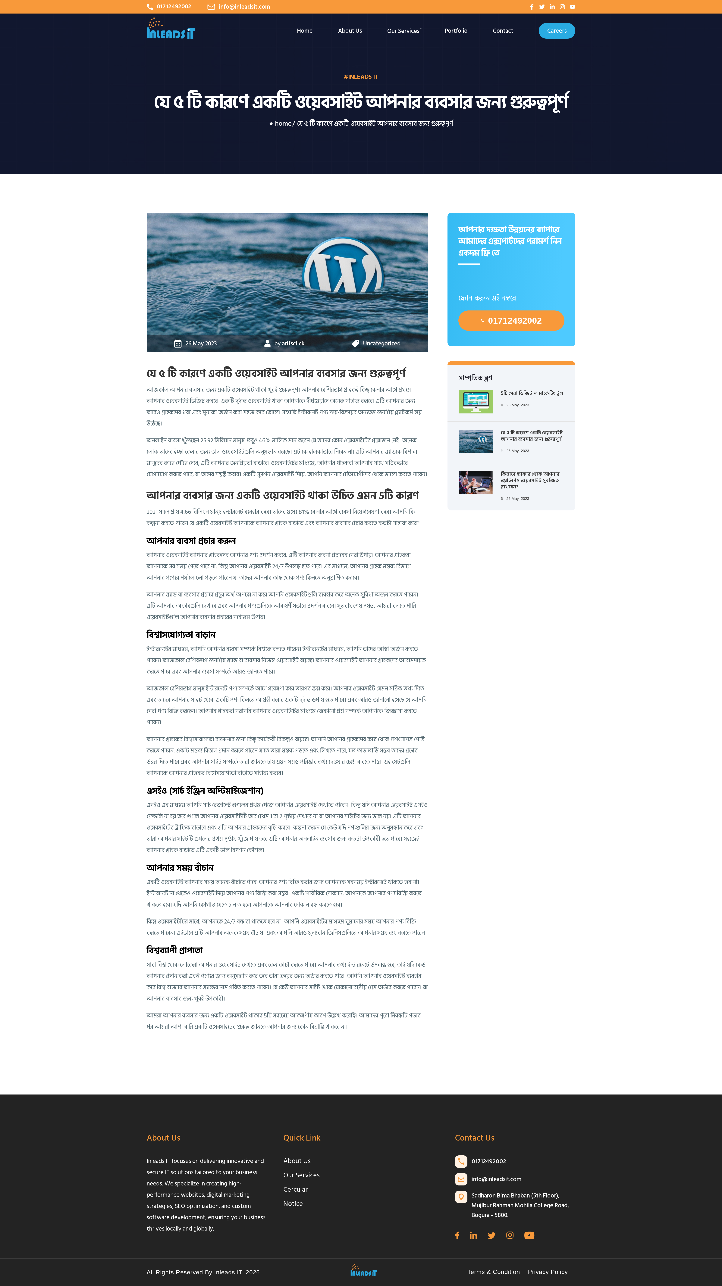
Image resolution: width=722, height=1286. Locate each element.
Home (305, 31)
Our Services (403, 31)
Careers (557, 31)
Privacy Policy (548, 1272)
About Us (350, 31)
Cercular (295, 1189)
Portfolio (456, 31)
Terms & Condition (493, 1272)
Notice (293, 1203)
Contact (503, 31)
